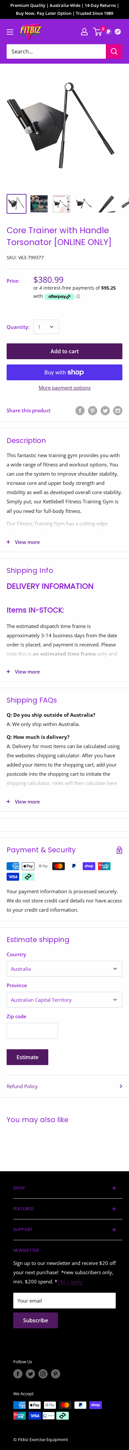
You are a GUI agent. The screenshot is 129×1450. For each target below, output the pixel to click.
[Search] (114, 51)
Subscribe (35, 1320)
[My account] (84, 31)
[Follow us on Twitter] (30, 1373)
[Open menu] (10, 32)
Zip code (16, 1016)
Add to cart (65, 351)
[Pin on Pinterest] (92, 410)
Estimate (27, 1057)
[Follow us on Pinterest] (55, 1373)
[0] (98, 32)
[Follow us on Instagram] (43, 1373)
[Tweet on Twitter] (105, 410)
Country (16, 954)
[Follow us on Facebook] (17, 1373)
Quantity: (18, 327)
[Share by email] (117, 410)
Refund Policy (22, 1086)
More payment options (65, 387)
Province (17, 985)
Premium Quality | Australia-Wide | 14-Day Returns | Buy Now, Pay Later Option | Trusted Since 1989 (64, 9)
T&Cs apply (70, 1281)
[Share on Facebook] (80, 410)
